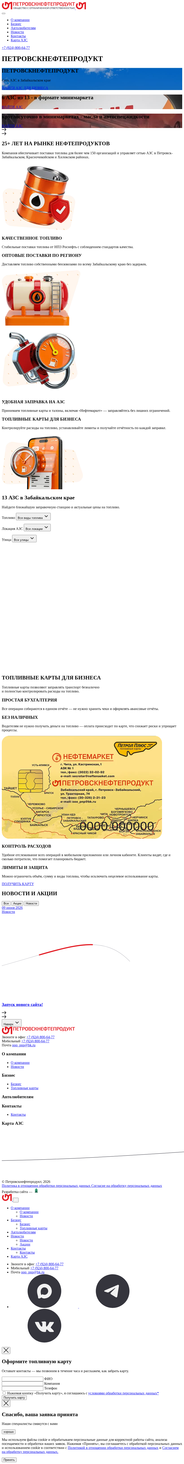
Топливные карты (24, 1088)
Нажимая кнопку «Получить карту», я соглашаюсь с (83, 1393)
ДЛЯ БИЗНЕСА (36, 88)
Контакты (18, 36)
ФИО (48, 1379)
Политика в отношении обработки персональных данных (46, 1186)
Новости (17, 32)
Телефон (50, 1388)
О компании (20, 20)
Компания (52, 1383)
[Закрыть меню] (16, 1200)
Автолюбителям (23, 28)
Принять (9, 1460)
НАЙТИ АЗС (12, 88)
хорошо (9, 1431)
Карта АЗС (19, 40)
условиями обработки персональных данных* (123, 1393)
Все (6, 903)
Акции (17, 903)
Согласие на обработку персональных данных (126, 1186)
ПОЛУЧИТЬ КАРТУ (18, 884)
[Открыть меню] (3, 13)
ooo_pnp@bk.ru (23, 1045)
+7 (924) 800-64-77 (16, 48)
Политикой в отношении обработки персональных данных (113, 1448)
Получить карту (14, 1397)
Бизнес (16, 24)
